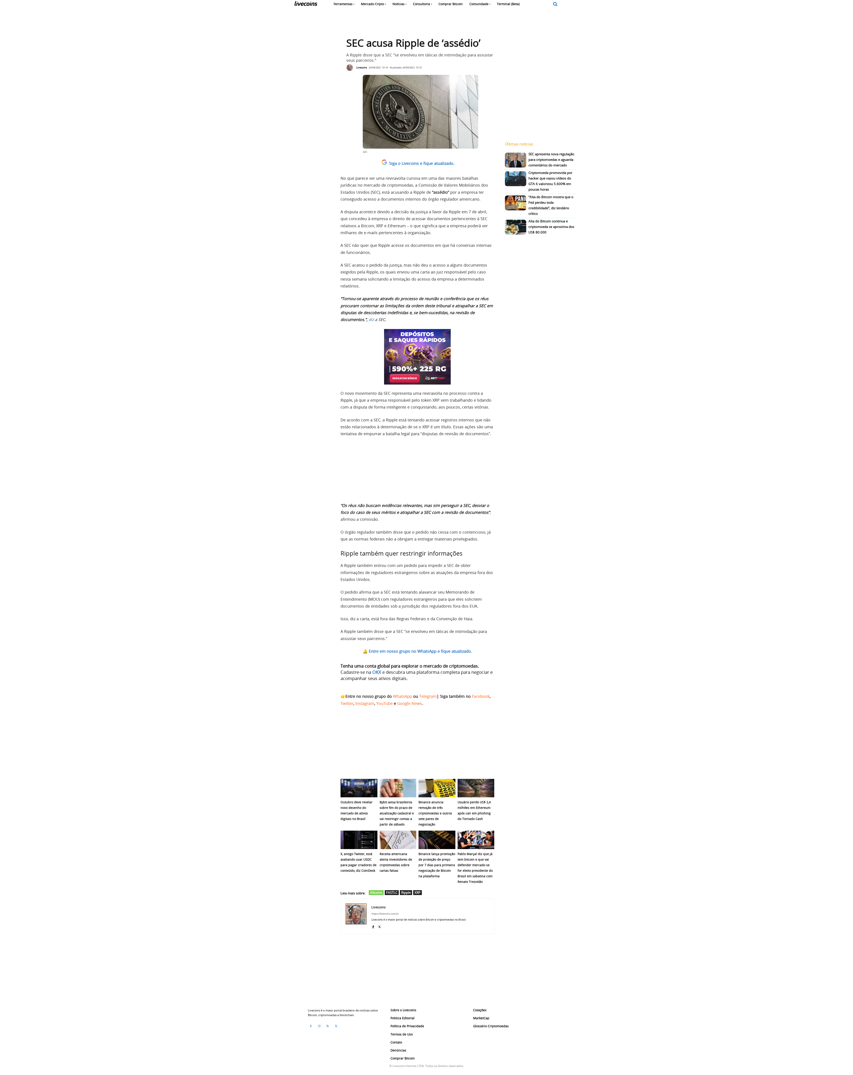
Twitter (347, 703)
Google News (409, 703)
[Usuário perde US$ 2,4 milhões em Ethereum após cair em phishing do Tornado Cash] (476, 788)
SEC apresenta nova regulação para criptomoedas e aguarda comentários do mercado (551, 159)
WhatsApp (402, 696)
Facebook (481, 696)
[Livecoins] (305, 4)
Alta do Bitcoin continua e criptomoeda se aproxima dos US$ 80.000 (551, 226)
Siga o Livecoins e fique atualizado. (421, 163)
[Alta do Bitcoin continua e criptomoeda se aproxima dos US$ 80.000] (515, 227)
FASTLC (391, 892)
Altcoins (376, 892)
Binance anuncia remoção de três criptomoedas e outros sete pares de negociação (435, 813)
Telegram (428, 696)
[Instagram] (319, 1026)
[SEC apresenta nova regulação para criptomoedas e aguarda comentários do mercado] (515, 160)
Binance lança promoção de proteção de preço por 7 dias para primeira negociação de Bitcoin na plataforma (437, 865)
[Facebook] (373, 926)
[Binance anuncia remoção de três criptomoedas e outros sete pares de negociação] (437, 788)
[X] (379, 926)
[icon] (555, 4)
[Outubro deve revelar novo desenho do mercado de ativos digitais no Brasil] (359, 788)
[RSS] (328, 1026)
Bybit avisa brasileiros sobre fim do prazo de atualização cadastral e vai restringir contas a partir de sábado (397, 813)
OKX (376, 672)
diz (371, 319)
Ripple (406, 892)
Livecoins (361, 67)
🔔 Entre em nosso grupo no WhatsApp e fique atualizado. (417, 651)
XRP (418, 892)
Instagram (364, 703)
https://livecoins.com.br (385, 913)
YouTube (384, 703)
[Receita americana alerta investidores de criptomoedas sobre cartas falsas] (398, 840)
